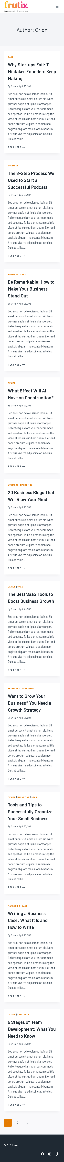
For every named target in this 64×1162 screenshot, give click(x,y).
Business (13, 165)
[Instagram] (50, 1154)
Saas (11, 57)
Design (12, 383)
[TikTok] (57, 1154)
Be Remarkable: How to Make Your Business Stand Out (31, 288)
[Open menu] (57, 6)
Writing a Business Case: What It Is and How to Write (28, 920)
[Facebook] (43, 1154)
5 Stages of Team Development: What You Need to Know (32, 1029)
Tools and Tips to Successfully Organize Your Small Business (30, 811)
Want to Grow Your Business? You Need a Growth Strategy (29, 703)
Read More (16, 147)
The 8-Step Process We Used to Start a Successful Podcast (31, 180)
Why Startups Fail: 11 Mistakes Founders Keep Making (32, 71)
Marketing (26, 484)
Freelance (14, 688)
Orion (13, 86)
